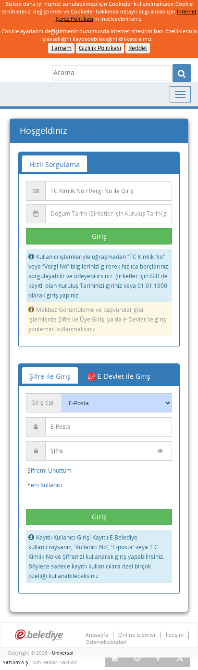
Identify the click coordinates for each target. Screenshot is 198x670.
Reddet (137, 48)
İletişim (175, 634)
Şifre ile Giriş (50, 376)
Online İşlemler (137, 634)
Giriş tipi (42, 403)
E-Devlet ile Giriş (123, 376)
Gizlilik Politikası (100, 48)
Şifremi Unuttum (49, 470)
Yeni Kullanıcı (44, 485)
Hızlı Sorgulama (54, 164)
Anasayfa (97, 634)
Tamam (61, 48)
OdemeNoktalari (106, 642)
